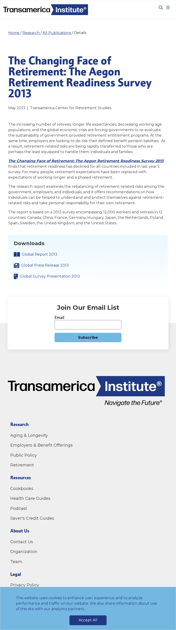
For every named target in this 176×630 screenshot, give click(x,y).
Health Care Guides (30, 498)
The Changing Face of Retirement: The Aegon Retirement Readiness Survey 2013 (85, 161)
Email (59, 317)
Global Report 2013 (39, 254)
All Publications (57, 33)
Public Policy (23, 455)
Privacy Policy (24, 585)
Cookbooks (21, 488)
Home (14, 33)
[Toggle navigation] (168, 7)
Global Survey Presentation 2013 (50, 276)
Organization (23, 551)
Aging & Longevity (29, 435)
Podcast (18, 508)
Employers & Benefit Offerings (41, 445)
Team (16, 561)
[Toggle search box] (159, 7)
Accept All (88, 620)
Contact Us (22, 541)
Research (31, 33)
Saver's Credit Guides (32, 518)
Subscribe (88, 337)
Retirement (22, 465)
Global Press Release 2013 (45, 265)
